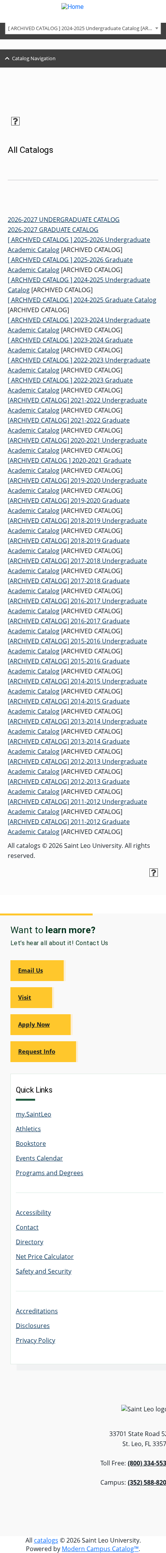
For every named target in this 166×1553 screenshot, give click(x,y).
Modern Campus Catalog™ (100, 1549)
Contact (27, 1227)
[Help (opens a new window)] (15, 121)
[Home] (83, 11)
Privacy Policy (35, 1340)
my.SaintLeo (33, 1114)
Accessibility (33, 1212)
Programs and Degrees (49, 1173)
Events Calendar (39, 1158)
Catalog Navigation (34, 58)
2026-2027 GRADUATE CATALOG (53, 229)
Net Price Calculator (45, 1256)
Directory (29, 1242)
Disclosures (33, 1325)
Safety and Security (43, 1271)
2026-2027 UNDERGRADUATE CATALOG (64, 219)
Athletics (28, 1129)
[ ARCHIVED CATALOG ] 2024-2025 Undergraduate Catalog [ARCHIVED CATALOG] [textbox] (84, 28)
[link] (38, 970)
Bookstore (31, 1143)
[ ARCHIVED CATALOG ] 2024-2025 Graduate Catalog (82, 300)
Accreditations (37, 1311)
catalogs (46, 1540)
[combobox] (83, 28)
